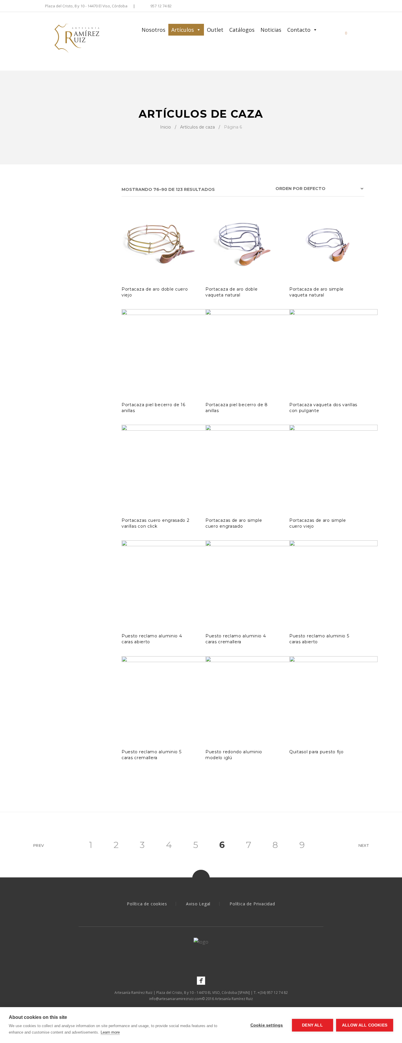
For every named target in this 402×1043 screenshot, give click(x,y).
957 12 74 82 (161, 6)
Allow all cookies (364, 1025)
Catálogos (242, 29)
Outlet (215, 29)
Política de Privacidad (252, 904)
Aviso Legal (198, 904)
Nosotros (153, 29)
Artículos (182, 29)
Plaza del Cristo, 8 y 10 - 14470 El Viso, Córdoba (86, 6)
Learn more (110, 1032)
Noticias (270, 29)
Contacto (298, 29)
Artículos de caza (197, 127)
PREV (38, 845)
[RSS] (362, 6)
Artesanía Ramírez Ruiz (234, 998)
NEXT (363, 845)
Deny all (312, 1025)
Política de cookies (147, 904)
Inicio (165, 127)
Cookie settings (266, 1025)
